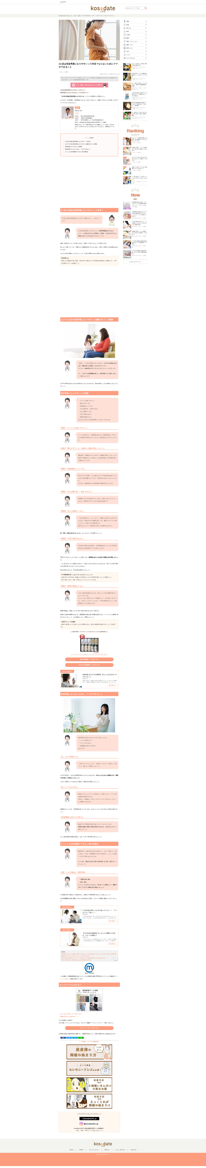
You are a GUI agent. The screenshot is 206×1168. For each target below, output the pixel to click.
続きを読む (112, 685)
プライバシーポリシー (94, 1149)
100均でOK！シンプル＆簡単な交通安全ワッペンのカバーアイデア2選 (139, 75)
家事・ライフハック (137, 68)
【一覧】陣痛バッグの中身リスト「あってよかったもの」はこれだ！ (139, 178)
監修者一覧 (106, 1149)
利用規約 (81, 1149)
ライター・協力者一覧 (120, 1149)
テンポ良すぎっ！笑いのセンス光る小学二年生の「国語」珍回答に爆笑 (139, 114)
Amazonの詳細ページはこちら (89, 665)
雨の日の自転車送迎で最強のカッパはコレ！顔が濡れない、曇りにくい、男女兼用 (139, 104)
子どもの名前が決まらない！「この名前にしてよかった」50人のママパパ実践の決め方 (139, 223)
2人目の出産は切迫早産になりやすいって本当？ (78, 141)
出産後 (139, 152)
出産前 (79, 15)
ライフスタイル (142, 67)
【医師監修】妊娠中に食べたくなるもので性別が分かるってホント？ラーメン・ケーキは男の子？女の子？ (139, 214)
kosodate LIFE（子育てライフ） (66, 15)
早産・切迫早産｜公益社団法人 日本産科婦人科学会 (76, 960)
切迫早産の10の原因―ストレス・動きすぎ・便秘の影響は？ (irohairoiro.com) (83, 958)
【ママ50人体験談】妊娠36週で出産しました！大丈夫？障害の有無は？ (139, 252)
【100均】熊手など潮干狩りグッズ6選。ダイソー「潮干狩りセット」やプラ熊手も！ (139, 94)
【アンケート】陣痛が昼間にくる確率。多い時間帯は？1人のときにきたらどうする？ (139, 139)
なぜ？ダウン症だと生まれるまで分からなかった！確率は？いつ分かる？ (139, 159)
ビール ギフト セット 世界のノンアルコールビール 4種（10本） (89, 654)
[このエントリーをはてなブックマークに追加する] (75, 1037)
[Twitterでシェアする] (69, 1037)
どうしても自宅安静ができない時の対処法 (76, 151)
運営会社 (71, 1149)
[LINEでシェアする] (81, 1037)
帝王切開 (135, 206)
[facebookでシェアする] (63, 1037)
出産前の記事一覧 (134, 261)
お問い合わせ (133, 1149)
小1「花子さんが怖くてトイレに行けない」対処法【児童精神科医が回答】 (139, 85)
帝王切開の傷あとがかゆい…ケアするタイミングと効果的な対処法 (139, 203)
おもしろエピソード (137, 118)
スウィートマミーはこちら (89, 1028)
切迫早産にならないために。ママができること (77, 149)
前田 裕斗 (77, 110)
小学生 (140, 88)
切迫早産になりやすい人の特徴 (73, 146)
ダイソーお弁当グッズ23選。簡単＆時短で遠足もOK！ (139, 64)
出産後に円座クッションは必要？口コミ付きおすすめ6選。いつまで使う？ (139, 149)
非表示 (92, 137)
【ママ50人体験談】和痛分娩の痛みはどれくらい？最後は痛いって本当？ (139, 243)
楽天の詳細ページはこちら (89, 659)
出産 (75, 15)
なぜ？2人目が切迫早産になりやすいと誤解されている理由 (81, 144)
